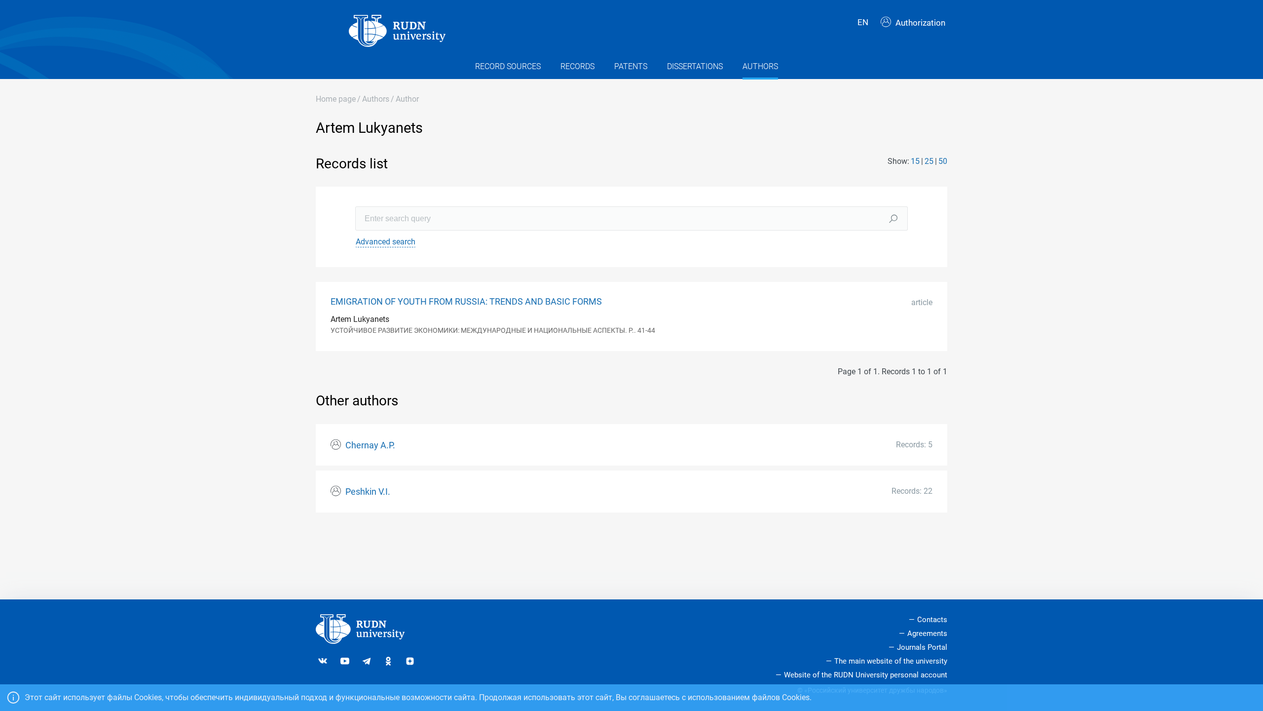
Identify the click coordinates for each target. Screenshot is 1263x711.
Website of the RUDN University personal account (865, 675)
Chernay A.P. (370, 445)
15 (915, 161)
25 (929, 161)
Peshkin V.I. (367, 492)
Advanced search (385, 241)
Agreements (927, 633)
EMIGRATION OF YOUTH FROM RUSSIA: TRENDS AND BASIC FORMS (466, 302)
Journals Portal (922, 647)
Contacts (932, 619)
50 (942, 161)
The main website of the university (890, 661)
